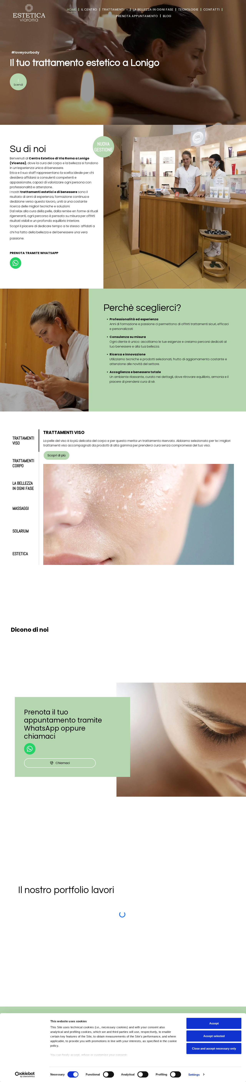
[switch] (108, 1074)
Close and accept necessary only (214, 1048)
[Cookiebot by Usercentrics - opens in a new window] (25, 1074)
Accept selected (214, 1035)
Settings (194, 1074)
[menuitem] (72, 9)
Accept (214, 1023)
